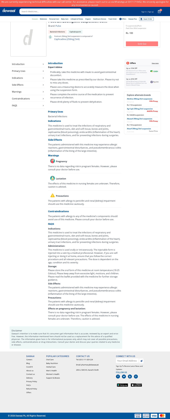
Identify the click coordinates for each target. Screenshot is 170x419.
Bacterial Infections (57, 32)
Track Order (112, 19)
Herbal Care (51, 367)
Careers (29, 359)
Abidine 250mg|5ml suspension (139, 99)
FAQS (14, 105)
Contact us (30, 374)
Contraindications (21, 98)
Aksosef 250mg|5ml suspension (139, 119)
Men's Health (51, 370)
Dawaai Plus (132, 19)
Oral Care (50, 359)
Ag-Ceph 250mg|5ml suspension (140, 109)
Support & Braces (53, 378)
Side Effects (18, 84)
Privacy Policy (31, 381)
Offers (28, 392)
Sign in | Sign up (147, 12)
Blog (28, 363)
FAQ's (28, 385)
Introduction (18, 64)
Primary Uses (18, 71)
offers (124, 19)
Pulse (58, 25)
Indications (17, 77)
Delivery (29, 378)
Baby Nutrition (52, 363)
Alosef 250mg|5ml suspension (139, 129)
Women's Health (52, 374)
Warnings (17, 91)
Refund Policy (31, 389)
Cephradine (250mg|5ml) (67, 39)
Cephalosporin (75, 32)
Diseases (35, 19)
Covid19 (29, 367)
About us (29, 370)
